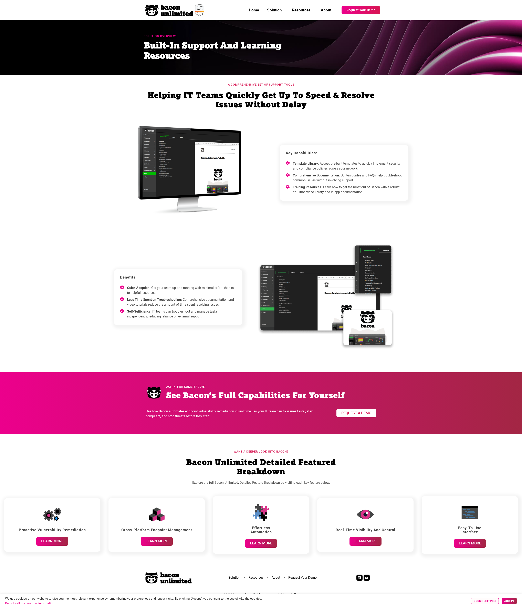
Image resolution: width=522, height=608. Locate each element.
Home (254, 10)
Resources (301, 10)
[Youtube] (367, 578)
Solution (274, 10)
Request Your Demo (302, 577)
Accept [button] (509, 600)
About (326, 10)
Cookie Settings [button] (485, 600)
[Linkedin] (359, 578)
